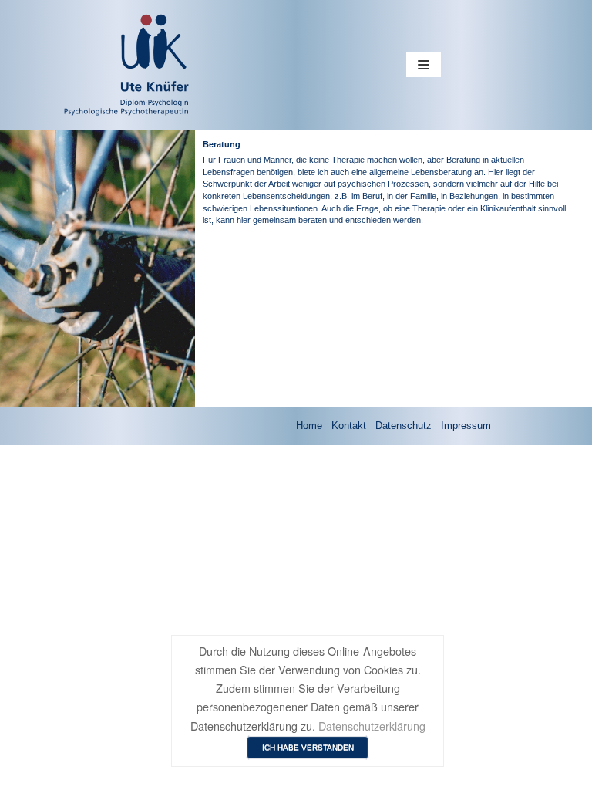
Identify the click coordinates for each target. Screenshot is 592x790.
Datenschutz (403, 425)
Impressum (466, 425)
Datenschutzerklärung (372, 725)
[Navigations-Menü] (423, 64)
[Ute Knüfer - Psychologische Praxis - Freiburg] (74, 65)
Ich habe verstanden (308, 747)
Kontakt (348, 425)
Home (309, 425)
